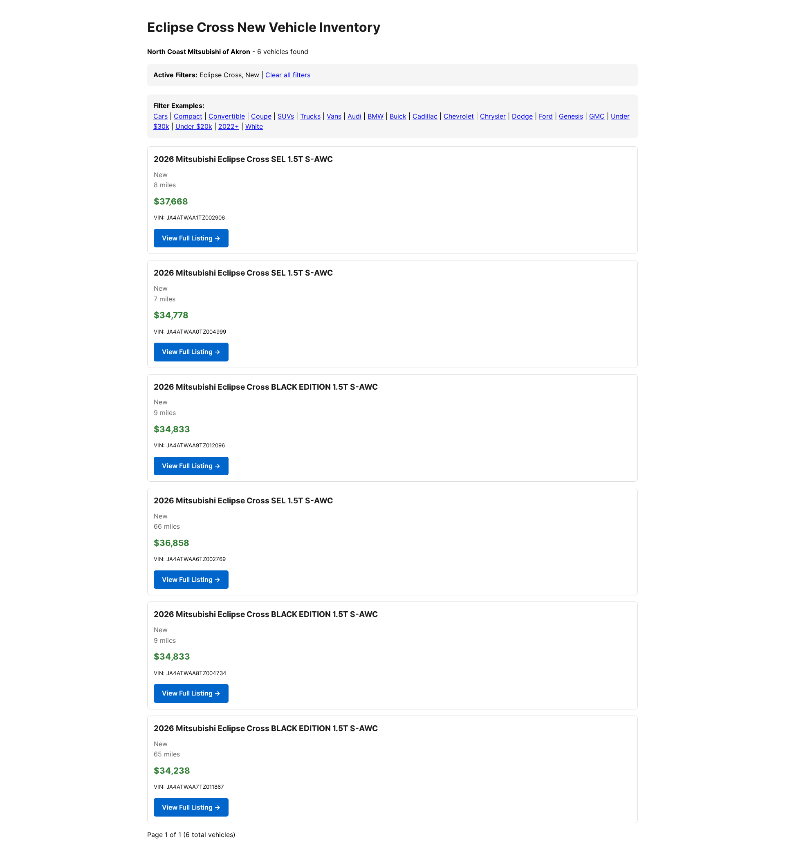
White (254, 126)
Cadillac (425, 116)
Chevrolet (459, 116)
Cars (160, 116)
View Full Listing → (191, 238)
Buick (398, 116)
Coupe (261, 116)
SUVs (286, 116)
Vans (334, 116)
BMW (376, 116)
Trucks (310, 116)
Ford (546, 116)
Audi (354, 116)
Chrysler (493, 116)
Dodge (522, 116)
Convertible (227, 116)
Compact (188, 116)
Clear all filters (287, 75)
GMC (597, 116)
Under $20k (193, 126)
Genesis (571, 116)
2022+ (228, 126)
